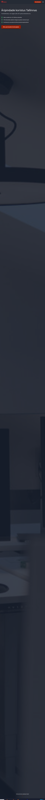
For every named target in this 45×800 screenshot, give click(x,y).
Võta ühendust (38, 1)
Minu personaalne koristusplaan (11, 27)
